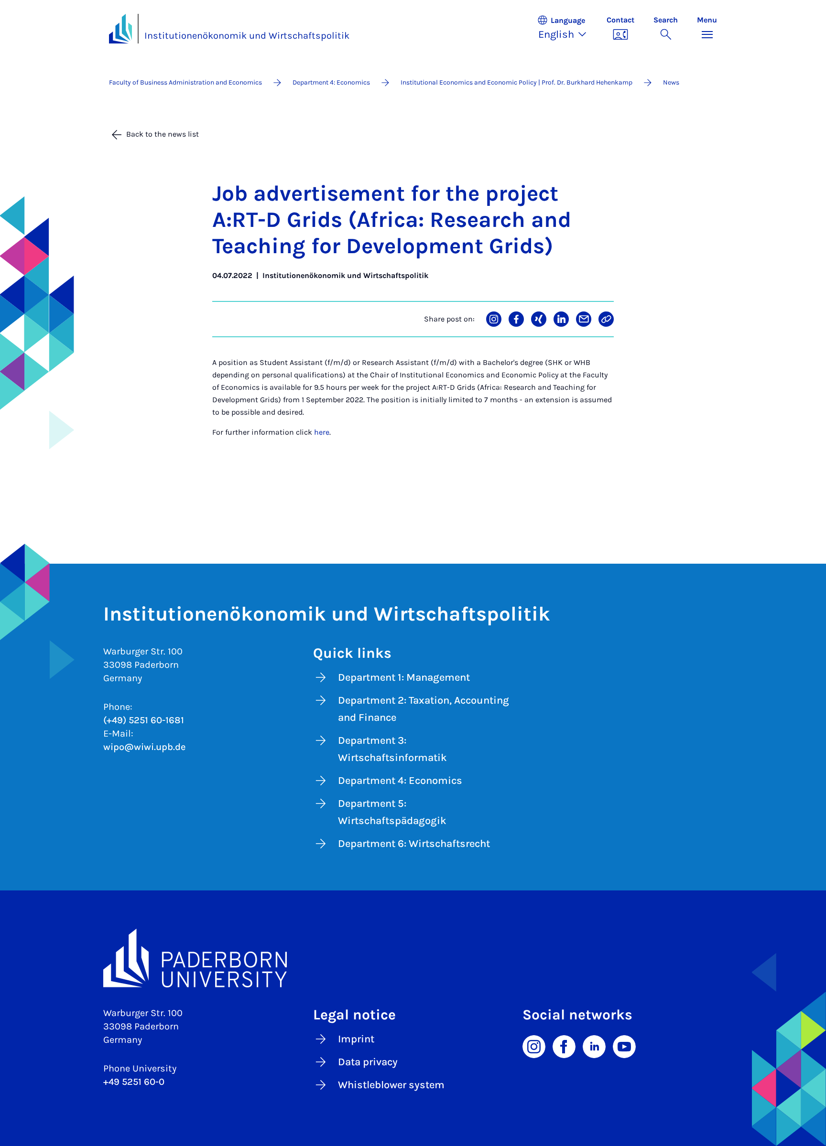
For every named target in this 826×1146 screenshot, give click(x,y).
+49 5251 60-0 (133, 1081)
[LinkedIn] (594, 1046)
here (321, 432)
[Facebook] (564, 1046)
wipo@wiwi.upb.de (144, 746)
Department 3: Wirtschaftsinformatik (392, 749)
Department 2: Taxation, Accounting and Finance (423, 709)
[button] (567, 28)
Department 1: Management (404, 677)
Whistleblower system (391, 1085)
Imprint (356, 1039)
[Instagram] (533, 1046)
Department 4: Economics (400, 780)
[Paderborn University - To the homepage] (120, 28)
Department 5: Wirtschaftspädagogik (392, 812)
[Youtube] (624, 1046)
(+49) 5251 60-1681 (143, 720)
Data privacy (368, 1062)
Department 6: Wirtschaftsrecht (414, 843)
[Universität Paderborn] (413, 958)
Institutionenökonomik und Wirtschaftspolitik (246, 35)
